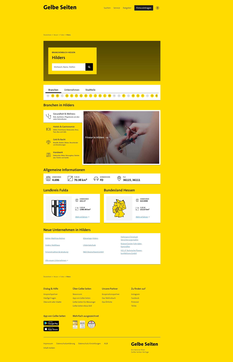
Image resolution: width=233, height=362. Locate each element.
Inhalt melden (49, 348)
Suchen (107, 7)
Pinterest (135, 302)
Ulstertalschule (89, 245)
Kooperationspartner (111, 294)
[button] (107, 8)
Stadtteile (90, 89)
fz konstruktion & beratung (56, 252)
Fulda (62, 35)
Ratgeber (127, 7)
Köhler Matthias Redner (55, 238)
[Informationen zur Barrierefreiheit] (157, 8)
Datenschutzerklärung (65, 343)
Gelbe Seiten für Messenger (84, 302)
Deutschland (47, 35)
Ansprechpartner (50, 294)
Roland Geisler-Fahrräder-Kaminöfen (131, 245)
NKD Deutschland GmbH (93, 252)
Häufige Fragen (49, 298)
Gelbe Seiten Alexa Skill (82, 306)
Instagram (135, 294)
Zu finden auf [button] (138, 288)
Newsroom (77, 294)
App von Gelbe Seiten (81, 298)
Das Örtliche (107, 302)
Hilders (68, 35)
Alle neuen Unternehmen (55, 260)
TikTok (133, 306)
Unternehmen (71, 89)
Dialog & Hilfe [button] (50, 288)
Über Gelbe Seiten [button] (82, 288)
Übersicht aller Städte (52, 302)
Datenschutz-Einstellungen (89, 343)
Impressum (48, 343)
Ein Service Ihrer (140, 351)
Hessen (56, 35)
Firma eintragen (143, 7)
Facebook (135, 298)
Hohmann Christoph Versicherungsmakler (129, 238)
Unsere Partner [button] (110, 288)
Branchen (53, 89)
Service (116, 7)
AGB (106, 343)
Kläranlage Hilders (90, 238)
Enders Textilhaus (52, 245)
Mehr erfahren (81, 217)
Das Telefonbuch (109, 298)
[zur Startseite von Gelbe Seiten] (145, 344)
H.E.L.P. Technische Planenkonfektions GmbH (131, 252)
